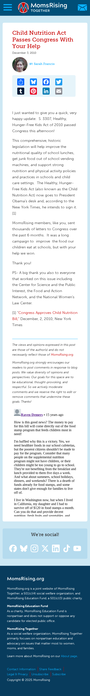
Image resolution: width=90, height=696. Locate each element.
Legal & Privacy (17, 674)
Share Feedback (50, 669)
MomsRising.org (43, 7)
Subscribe (59, 674)
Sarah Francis (44, 64)
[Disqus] (45, 461)
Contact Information (21, 669)
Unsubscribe (39, 674)
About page (69, 656)
